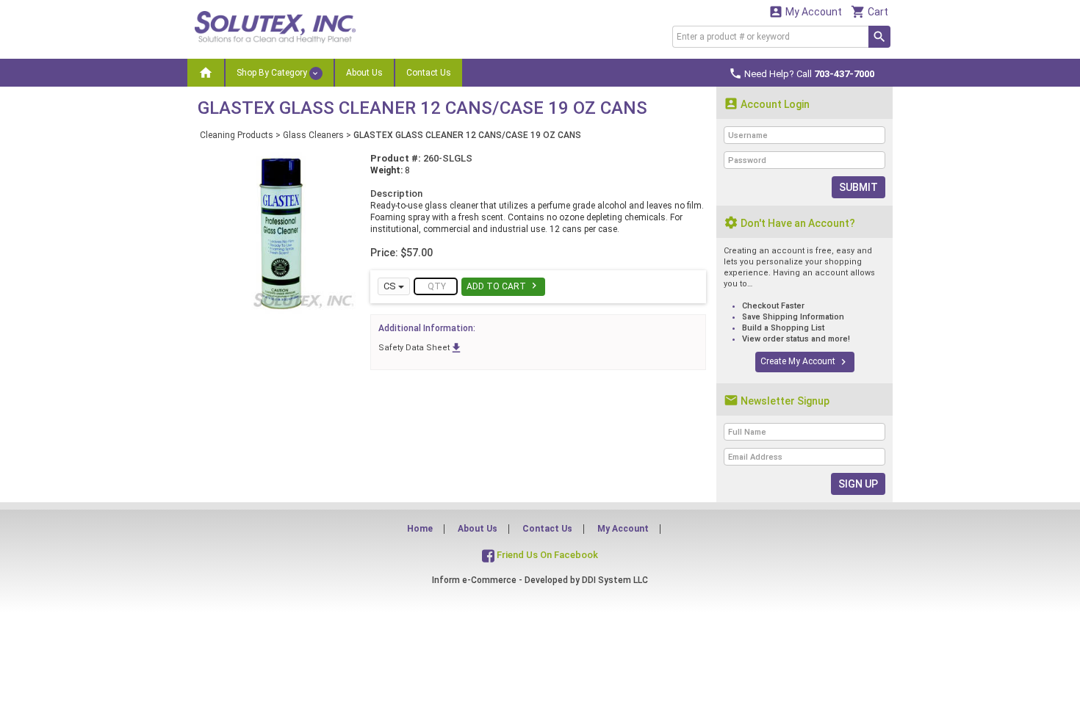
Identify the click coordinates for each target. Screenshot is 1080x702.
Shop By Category (273, 73)
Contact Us (428, 73)
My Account (805, 11)
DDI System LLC (615, 580)
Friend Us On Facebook (546, 554)
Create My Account (804, 362)
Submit (858, 187)
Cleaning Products (236, 135)
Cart (869, 11)
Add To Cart (503, 286)
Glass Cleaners (313, 135)
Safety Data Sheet (420, 347)
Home (420, 529)
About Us (364, 73)
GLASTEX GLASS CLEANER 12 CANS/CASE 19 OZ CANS (467, 135)
